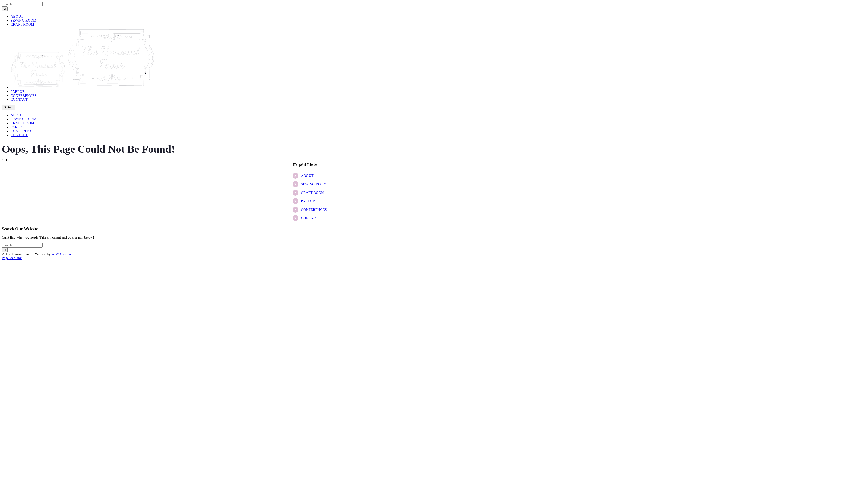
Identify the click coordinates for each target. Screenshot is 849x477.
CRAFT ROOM (312, 193)
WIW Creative (61, 254)
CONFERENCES (314, 210)
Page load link (12, 258)
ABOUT (307, 176)
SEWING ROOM (314, 184)
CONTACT (309, 218)
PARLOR (308, 201)
